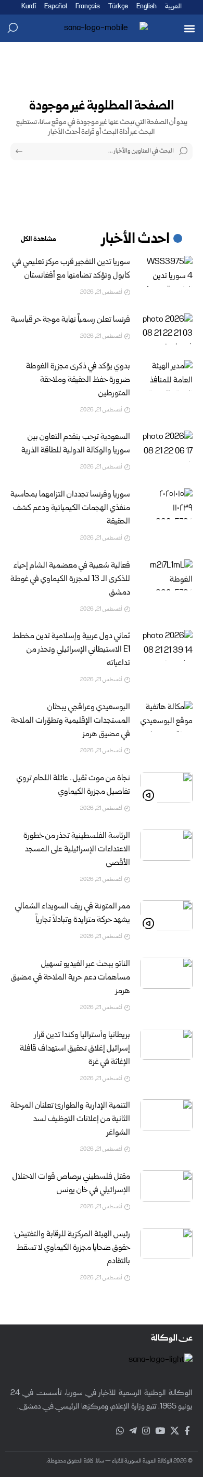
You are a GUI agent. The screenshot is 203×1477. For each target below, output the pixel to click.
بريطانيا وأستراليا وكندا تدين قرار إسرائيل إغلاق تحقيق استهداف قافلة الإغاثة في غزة (75, 1049)
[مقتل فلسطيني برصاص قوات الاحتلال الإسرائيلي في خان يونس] (167, 1186)
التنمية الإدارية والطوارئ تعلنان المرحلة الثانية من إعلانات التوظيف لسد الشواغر (70, 1119)
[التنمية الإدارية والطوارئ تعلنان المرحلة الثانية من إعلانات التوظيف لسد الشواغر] (167, 1114)
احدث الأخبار (136, 239)
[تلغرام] (132, 1431)
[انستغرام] (146, 1431)
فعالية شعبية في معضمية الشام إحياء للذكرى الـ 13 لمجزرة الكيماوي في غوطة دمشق (70, 579)
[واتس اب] (119, 1431)
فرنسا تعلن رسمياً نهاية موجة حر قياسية (70, 320)
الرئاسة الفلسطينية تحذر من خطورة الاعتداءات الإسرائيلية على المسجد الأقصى (76, 850)
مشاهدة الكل (38, 239)
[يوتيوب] (160, 1431)
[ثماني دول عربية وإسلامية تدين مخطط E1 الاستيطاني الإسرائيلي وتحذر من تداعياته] (167, 645)
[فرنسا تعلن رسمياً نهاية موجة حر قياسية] (167, 328)
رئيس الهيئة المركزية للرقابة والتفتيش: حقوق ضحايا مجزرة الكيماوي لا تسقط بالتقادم (72, 1248)
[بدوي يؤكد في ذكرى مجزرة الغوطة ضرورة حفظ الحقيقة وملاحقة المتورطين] (167, 375)
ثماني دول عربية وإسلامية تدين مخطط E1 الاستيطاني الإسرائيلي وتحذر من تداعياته (71, 650)
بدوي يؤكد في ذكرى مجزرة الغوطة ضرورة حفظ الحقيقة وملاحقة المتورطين (78, 380)
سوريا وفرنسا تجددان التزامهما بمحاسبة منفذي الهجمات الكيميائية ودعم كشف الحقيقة (70, 508)
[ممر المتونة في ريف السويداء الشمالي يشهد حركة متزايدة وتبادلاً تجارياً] (167, 915)
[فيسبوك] (187, 1431)
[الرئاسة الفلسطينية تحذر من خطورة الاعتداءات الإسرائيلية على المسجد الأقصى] (167, 845)
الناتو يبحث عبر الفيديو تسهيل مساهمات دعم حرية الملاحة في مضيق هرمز (70, 978)
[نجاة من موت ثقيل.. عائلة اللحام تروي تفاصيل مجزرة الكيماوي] (167, 787)
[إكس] (175, 1431)
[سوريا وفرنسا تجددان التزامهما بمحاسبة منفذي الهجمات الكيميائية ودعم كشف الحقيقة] (167, 503)
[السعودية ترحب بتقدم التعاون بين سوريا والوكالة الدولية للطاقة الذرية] (167, 446)
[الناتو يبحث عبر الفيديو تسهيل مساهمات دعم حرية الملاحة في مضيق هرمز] (167, 973)
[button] (189, 28)
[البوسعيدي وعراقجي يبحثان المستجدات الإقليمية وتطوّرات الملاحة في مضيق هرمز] (167, 716)
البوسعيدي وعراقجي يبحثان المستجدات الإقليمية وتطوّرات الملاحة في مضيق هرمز (70, 721)
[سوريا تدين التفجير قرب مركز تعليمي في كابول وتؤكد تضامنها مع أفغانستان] (167, 271)
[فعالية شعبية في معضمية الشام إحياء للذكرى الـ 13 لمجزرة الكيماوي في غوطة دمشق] (167, 574)
